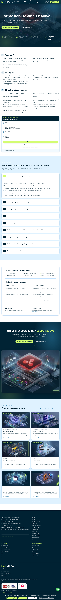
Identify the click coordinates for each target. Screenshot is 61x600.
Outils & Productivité (36, 535)
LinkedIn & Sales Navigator (7, 521)
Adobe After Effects (6, 533)
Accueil (3, 49)
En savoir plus (35, 311)
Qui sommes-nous (5, 545)
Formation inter (24, 1)
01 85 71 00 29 (47, 1)
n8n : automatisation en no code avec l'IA (10, 517)
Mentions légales (35, 545)
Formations (8, 49)
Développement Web (36, 521)
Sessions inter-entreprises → (8, 536)
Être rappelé (26, 27)
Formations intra (16, 1)
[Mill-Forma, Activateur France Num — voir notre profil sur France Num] (22, 586)
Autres (33, 517)
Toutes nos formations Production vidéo (49, 408)
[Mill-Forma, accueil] (7, 2)
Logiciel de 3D (35, 529)
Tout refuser (22, 598)
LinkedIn (5, 575)
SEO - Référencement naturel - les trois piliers (11, 523)
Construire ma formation (54, 2)
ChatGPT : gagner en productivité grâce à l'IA (11, 519)
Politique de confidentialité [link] (46, 598)
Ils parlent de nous (5, 547)
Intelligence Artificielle (36, 525)
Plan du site (34, 551)
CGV (33, 547)
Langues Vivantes (35, 527)
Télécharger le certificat (8, 592)
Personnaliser (32, 598)
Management (34, 531)
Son (32, 539)
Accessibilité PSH (35, 553)
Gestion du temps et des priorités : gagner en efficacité (13, 527)
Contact (42, 2)
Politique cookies (35, 555)
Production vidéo (6, 12)
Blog (37, 2)
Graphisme (34, 523)
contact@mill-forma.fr (7, 573)
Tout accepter (11, 598)
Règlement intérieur (36, 549)
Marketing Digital (35, 533)
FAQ (2, 557)
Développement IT (36, 519)
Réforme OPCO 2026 (6, 551)
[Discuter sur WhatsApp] (58, 589)
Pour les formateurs (6, 549)
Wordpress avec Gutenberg (7, 525)
